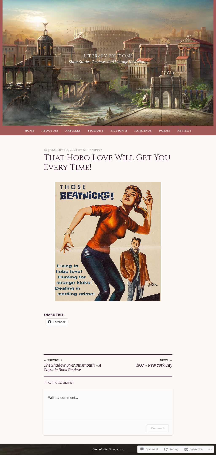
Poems (164, 130)
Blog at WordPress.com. (108, 449)
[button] (108, 241)
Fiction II (119, 130)
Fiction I (95, 130)
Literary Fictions (108, 56)
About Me (50, 130)
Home (29, 130)
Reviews (184, 130)
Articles (73, 130)
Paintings (143, 130)
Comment (157, 428)
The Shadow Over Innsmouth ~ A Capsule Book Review (72, 365)
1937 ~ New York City (154, 363)
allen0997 (92, 150)
